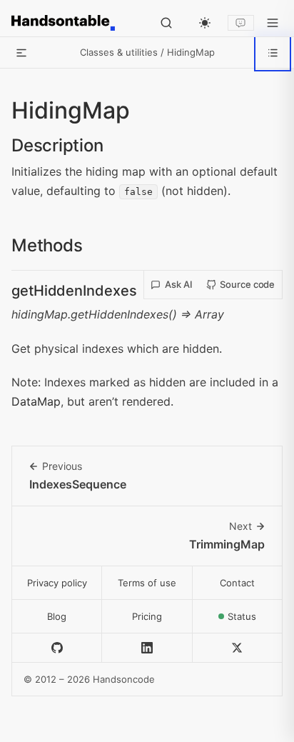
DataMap (36, 401)
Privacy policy (57, 582)
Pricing (147, 616)
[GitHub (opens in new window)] (57, 648)
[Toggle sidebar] (21, 53)
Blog (56, 616)
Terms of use (147, 582)
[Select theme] (205, 22)
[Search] (166, 23)
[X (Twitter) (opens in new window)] (238, 648)
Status (255, 620)
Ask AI (179, 284)
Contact (237, 582)
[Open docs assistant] (241, 23)
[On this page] (272, 53)
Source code (247, 284)
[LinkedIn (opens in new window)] (147, 648)
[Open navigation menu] (272, 23)
